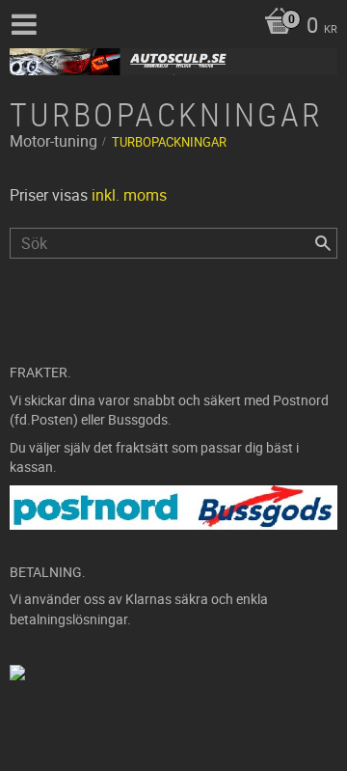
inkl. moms (129, 195)
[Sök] (322, 243)
